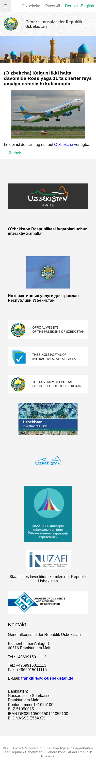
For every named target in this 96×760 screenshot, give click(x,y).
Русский (52, 6)
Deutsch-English (79, 6)
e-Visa (48, 205)
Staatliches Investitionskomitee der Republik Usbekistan (48, 579)
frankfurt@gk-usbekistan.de (47, 678)
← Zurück (12, 153)
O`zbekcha (30, 6)
